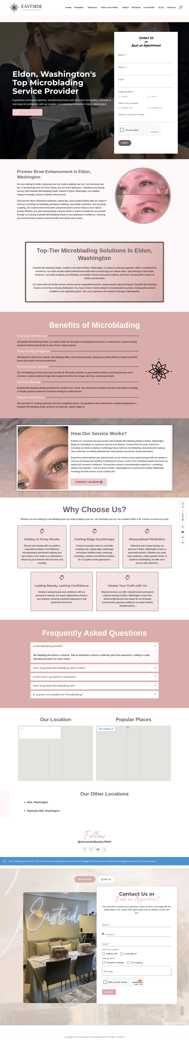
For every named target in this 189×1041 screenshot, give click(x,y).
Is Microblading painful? (48, 646)
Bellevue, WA (126, 108)
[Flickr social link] (104, 849)
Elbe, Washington (37, 802)
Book (183, 516)
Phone (122, 67)
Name (122, 55)
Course (153, 96)
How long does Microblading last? (54, 685)
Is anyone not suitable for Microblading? (58, 694)
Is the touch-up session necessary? (54, 676)
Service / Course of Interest (131, 114)
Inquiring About (126, 91)
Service (124, 96)
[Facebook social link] (84, 849)
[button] (94, 646)
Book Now (86, 879)
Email (121, 79)
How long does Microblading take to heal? (59, 667)
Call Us (107, 879)
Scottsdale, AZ (156, 108)
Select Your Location (128, 103)
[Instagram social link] (91, 849)
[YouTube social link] (98, 849)
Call (183, 504)
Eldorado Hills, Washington (43, 810)
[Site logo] (25, 7)
